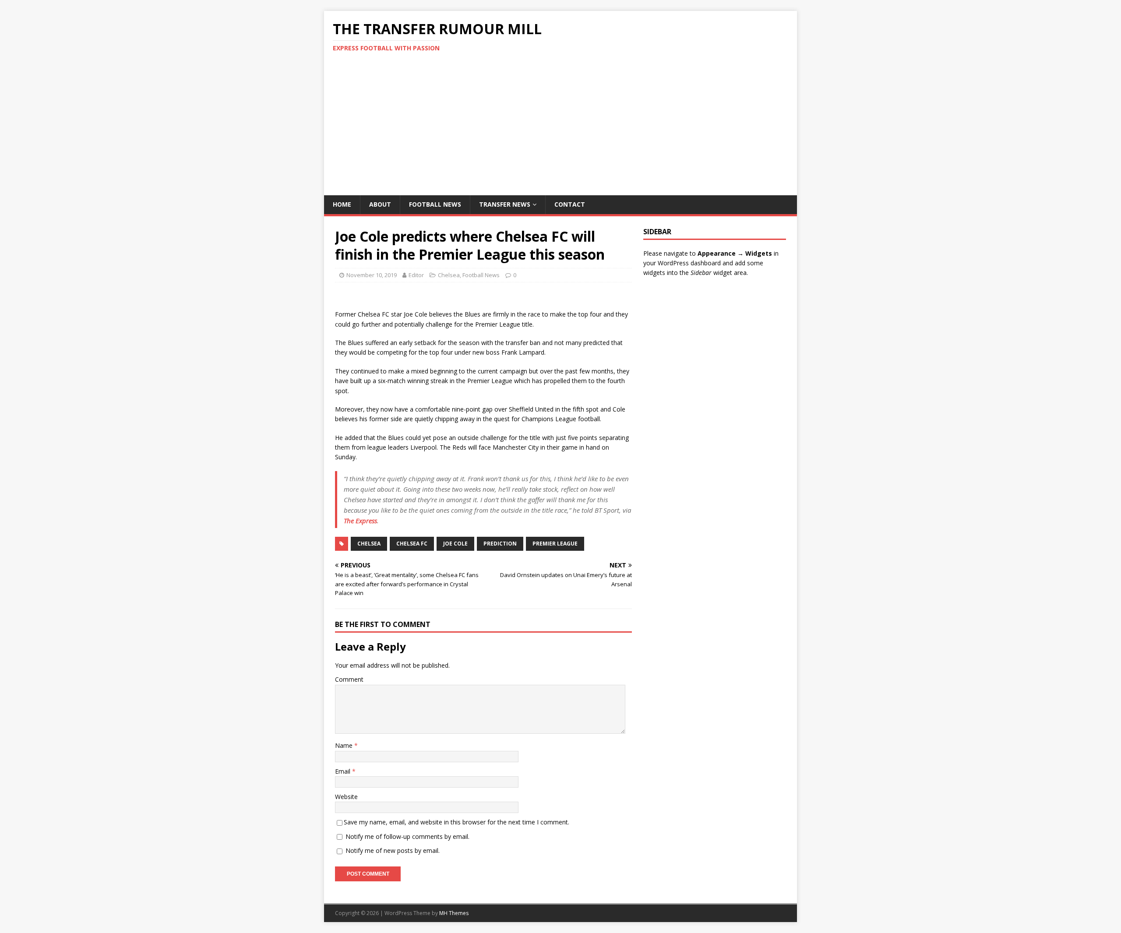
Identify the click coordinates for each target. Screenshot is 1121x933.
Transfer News (504, 204)
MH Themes (454, 913)
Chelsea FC (411, 543)
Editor (416, 275)
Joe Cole (455, 543)
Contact (569, 204)
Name (344, 745)
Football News (435, 204)
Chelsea (449, 275)
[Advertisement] (560, 129)
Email (343, 771)
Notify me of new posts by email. (392, 850)
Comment (349, 679)
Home (342, 204)
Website (346, 796)
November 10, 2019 (371, 275)
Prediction (500, 543)
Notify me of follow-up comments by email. (407, 836)
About (380, 204)
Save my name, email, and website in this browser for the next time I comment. (456, 822)
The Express (360, 520)
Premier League (555, 543)
